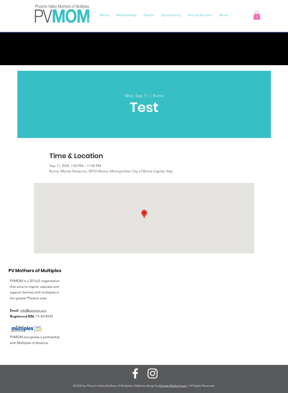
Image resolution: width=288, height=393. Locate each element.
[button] (257, 15)
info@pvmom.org (33, 310)
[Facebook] (135, 373)
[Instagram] (152, 373)
